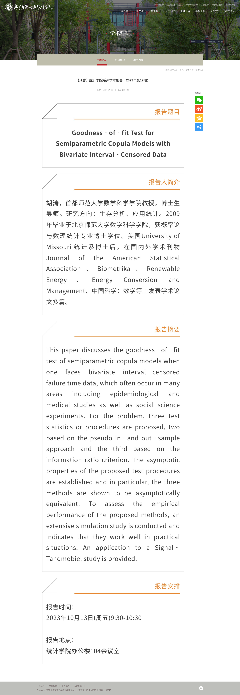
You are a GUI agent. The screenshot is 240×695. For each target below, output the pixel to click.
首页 (182, 70)
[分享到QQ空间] (199, 118)
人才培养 (171, 11)
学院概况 (126, 11)
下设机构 (65, 686)
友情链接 (53, 686)
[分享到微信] (199, 100)
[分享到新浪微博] (199, 109)
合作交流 (215, 11)
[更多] (199, 127)
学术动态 (102, 60)
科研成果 (120, 60)
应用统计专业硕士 (175, 5)
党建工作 (186, 11)
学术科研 (156, 11)
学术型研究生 (192, 5)
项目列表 (138, 60)
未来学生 (229, 5)
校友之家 (230, 11)
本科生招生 (159, 5)
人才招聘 (205, 5)
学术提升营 (217, 5)
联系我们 (40, 686)
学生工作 (200, 11)
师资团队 (141, 11)
